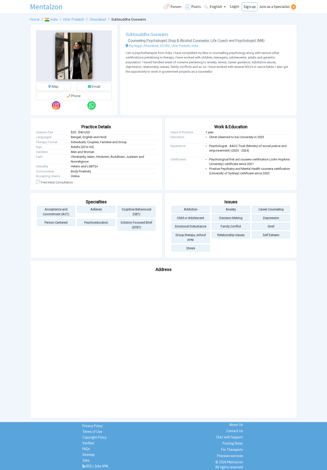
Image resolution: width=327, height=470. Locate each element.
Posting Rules (233, 443)
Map (54, 86)
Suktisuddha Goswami (147, 34)
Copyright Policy (94, 437)
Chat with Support (229, 437)
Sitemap (88, 454)
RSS (88, 466)
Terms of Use (92, 431)
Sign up (250, 6)
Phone (75, 96)
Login (234, 6)
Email (95, 86)
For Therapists (232, 449)
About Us (236, 425)
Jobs (86, 460)
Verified (88, 443)
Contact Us (234, 431)
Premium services (230, 456)
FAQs (86, 449)
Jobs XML (101, 466)
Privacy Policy (92, 426)
